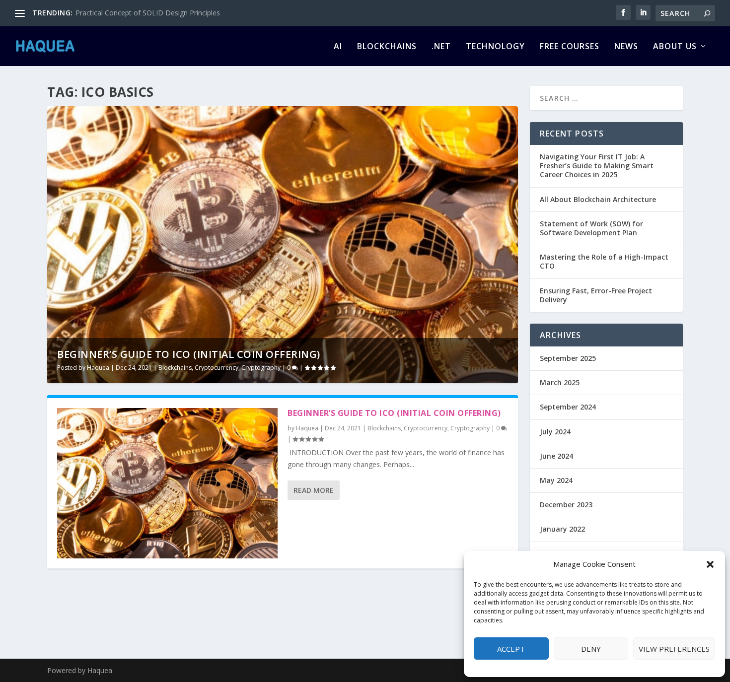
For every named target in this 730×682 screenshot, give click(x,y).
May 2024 (556, 480)
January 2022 (562, 529)
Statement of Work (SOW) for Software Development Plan (591, 228)
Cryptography (261, 367)
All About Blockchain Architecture (598, 199)
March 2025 (560, 382)
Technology (495, 47)
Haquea (98, 367)
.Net (441, 47)
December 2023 (566, 504)
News (626, 47)
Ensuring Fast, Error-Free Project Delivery (596, 295)
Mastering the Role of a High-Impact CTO (604, 261)
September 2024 (568, 406)
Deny (591, 649)
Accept (511, 649)
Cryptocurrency (216, 367)
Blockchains (387, 47)
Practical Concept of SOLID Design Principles (147, 12)
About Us (675, 47)
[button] (710, 564)
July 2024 (555, 431)
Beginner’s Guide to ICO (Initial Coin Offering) (188, 354)
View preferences (674, 649)
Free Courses (569, 47)
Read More (313, 490)
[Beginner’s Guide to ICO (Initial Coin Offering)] (167, 483)
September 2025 (568, 358)
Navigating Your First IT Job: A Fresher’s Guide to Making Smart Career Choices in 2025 (597, 165)
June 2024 (556, 456)
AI (338, 47)
